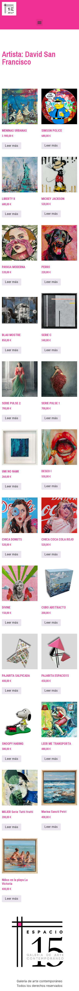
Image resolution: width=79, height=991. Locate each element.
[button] (39, 22)
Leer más (11, 145)
